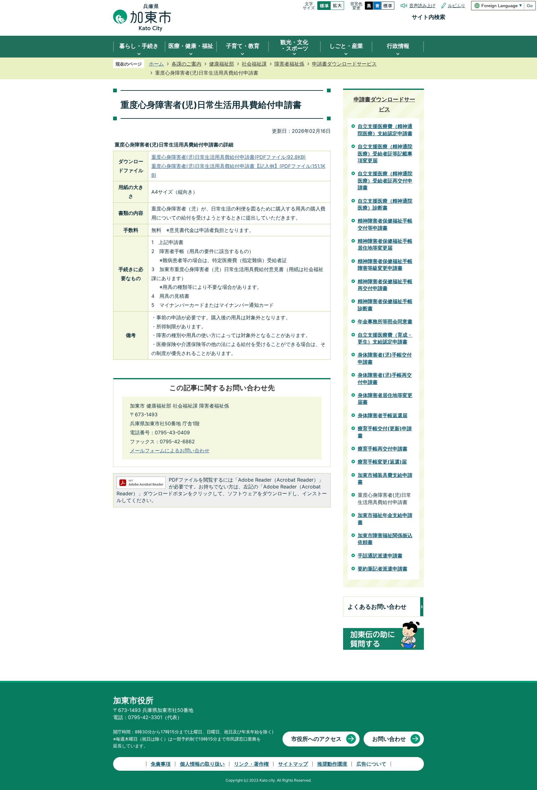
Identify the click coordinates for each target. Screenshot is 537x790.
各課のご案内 (186, 64)
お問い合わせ (389, 739)
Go (530, 5)
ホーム (156, 64)
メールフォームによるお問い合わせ (169, 450)
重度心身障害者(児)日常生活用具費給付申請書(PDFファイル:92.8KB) (228, 157)
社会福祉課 (254, 64)
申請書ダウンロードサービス (344, 64)
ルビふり (456, 5)
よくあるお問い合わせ (376, 606)
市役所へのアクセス (316, 739)
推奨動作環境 (332, 764)
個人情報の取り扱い (202, 764)
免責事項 (161, 764)
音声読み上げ (422, 5)
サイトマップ (293, 764)
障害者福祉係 (289, 64)
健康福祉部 (221, 64)
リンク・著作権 (251, 764)
